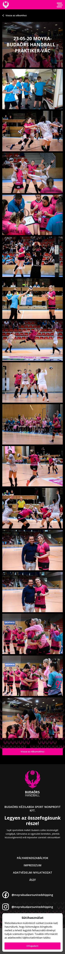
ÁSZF (32, 880)
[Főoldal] (5, 4)
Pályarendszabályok (32, 858)
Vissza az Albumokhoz (32, 751)
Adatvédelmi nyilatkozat (32, 872)
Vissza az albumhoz (16, 15)
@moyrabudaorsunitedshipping (32, 895)
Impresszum (32, 865)
